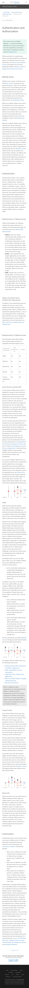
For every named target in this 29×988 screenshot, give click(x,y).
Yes (10, 960)
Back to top (15, 950)
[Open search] (26, 2)
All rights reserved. (20, 979)
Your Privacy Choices (17, 976)
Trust (12, 974)
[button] (3, 20)
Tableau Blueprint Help (16, 12)
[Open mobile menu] (3, 2)
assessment (12, 52)
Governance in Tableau (8, 846)
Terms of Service (14, 970)
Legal (7, 970)
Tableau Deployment (7, 14)
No (15, 960)
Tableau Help (7, 12)
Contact (17, 974)
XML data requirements (11, 682)
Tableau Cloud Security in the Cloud (12, 69)
